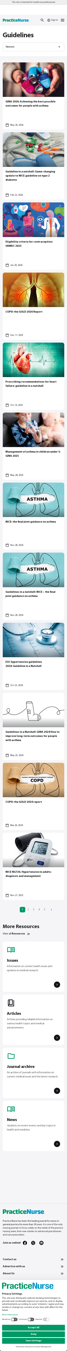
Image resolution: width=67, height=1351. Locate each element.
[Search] (42, 20)
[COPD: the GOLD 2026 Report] (33, 306)
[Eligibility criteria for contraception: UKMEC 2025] (33, 236)
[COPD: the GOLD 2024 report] (33, 796)
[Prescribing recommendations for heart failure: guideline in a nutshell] (33, 376)
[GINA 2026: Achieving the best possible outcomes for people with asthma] (33, 96)
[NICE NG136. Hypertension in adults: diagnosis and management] (33, 866)
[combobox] (33, 47)
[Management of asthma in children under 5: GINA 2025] (33, 446)
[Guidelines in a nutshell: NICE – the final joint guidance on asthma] (33, 586)
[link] (25, 1243)
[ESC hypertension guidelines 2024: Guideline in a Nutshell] (33, 656)
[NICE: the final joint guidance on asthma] (33, 516)
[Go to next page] (51, 909)
